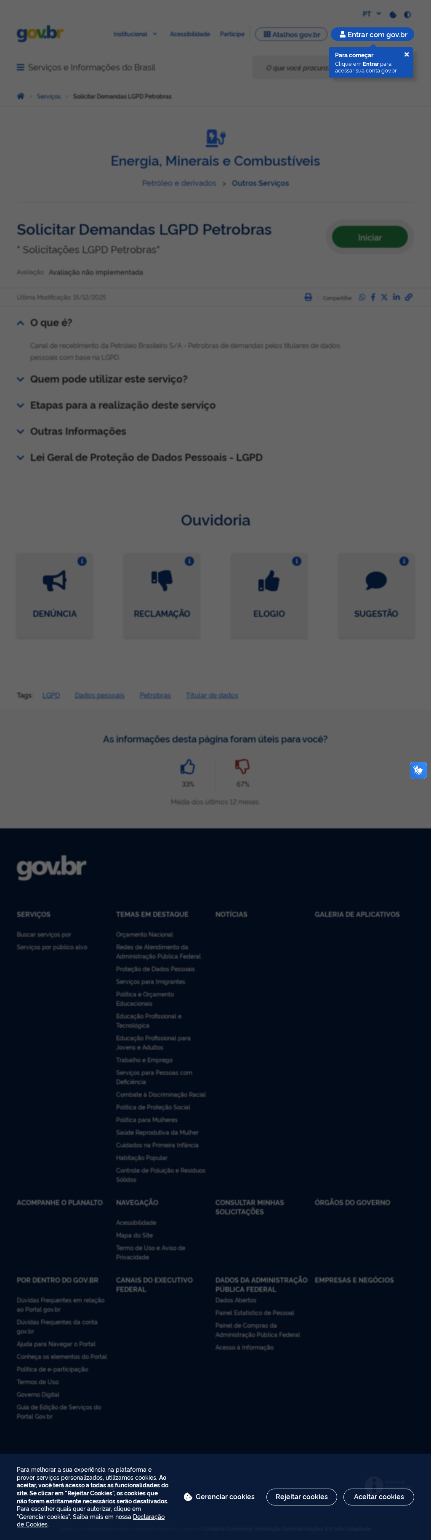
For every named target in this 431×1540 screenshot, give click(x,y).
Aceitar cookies (379, 1496)
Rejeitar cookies (302, 1496)
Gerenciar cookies (225, 1496)
